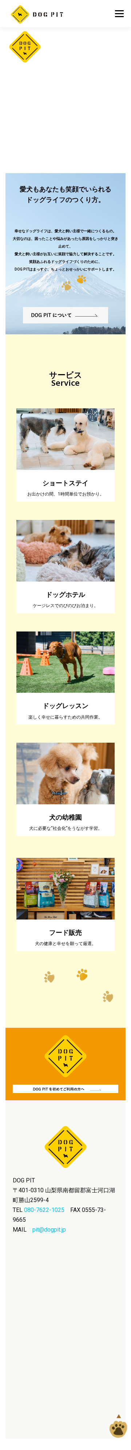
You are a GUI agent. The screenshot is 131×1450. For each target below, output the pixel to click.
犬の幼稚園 (65, 817)
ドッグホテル (65, 594)
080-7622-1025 (44, 1209)
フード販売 (65, 932)
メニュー (119, 14)
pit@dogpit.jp (49, 1229)
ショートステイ (65, 483)
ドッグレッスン (65, 706)
